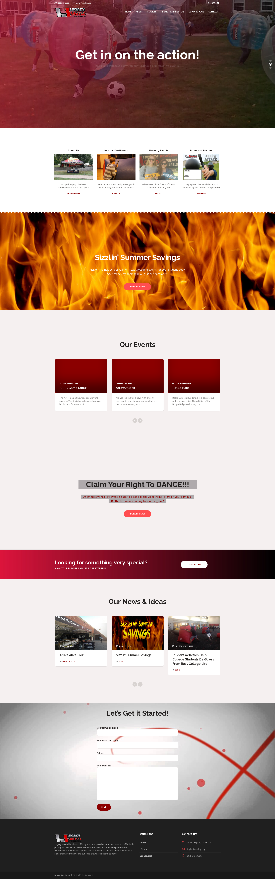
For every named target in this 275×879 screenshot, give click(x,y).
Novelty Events (159, 150)
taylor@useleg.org (83, 3)
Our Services (146, 855)
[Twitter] (213, 3)
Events (71, 661)
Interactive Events (116, 150)
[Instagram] (218, 3)
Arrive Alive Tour (72, 655)
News (144, 849)
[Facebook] (209, 3)
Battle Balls (68, 388)
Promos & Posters (201, 150)
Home (143, 842)
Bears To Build (126, 388)
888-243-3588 (63, 3)
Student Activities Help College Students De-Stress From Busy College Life (193, 659)
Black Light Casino (186, 388)
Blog (64, 661)
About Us (73, 150)
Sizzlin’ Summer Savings (137, 257)
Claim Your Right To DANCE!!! (137, 484)
